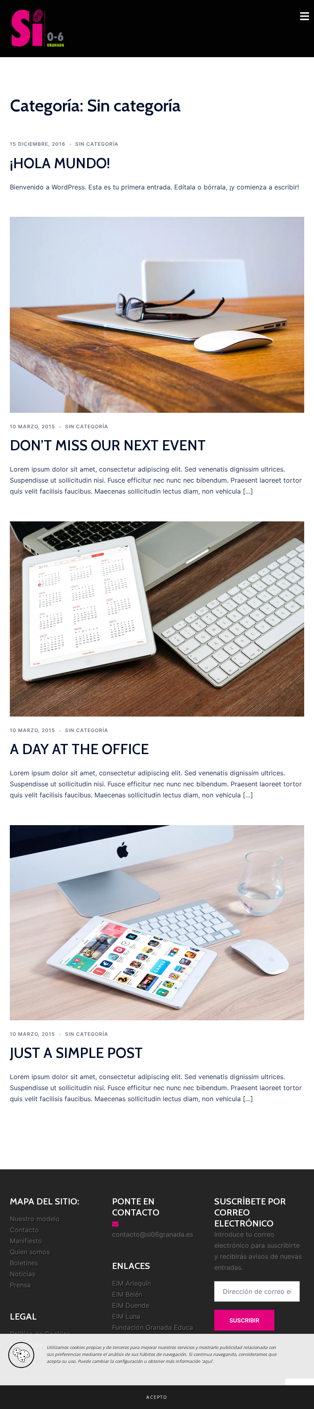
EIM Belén (127, 1294)
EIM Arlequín (131, 1283)
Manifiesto (26, 1241)
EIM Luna (126, 1316)
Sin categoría (97, 144)
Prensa (20, 1285)
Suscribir (244, 1320)
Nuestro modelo (35, 1219)
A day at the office (79, 749)
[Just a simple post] (157, 922)
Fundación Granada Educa (152, 1327)
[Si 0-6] (38, 28)
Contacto (24, 1230)
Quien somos (30, 1252)
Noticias (22, 1274)
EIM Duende (130, 1305)
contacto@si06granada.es (152, 1234)
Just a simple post (76, 1053)
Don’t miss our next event (108, 445)
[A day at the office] (157, 618)
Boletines (24, 1263)
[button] (157, 1397)
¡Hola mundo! (60, 163)
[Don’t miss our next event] (157, 314)
